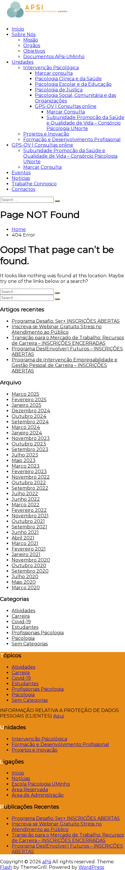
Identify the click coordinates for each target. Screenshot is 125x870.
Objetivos (34, 51)
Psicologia (23, 638)
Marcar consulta (54, 73)
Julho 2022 (25, 493)
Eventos (21, 172)
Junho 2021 (25, 532)
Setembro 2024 (30, 422)
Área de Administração (38, 795)
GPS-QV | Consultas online (66, 106)
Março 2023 (26, 466)
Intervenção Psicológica (51, 67)
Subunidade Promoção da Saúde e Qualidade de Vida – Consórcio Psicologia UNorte (85, 123)
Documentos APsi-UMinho (54, 56)
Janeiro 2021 (26, 554)
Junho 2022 (26, 499)
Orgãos (31, 45)
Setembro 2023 (30, 449)
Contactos (23, 189)
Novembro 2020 (31, 560)
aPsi (46, 861)
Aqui (58, 716)
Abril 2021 (23, 538)
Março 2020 (26, 587)
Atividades (23, 610)
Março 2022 (26, 504)
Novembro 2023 (31, 438)
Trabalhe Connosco (34, 184)
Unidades (22, 62)
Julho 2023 (25, 455)
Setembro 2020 (30, 571)
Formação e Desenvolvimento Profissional (72, 139)
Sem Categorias (30, 644)
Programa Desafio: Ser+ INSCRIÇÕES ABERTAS (66, 321)
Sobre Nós (23, 34)
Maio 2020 (24, 582)
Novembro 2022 (31, 477)
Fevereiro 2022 (29, 510)
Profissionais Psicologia (38, 632)
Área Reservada (30, 789)
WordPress (91, 867)
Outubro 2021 (28, 521)
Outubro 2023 (29, 444)
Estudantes (25, 627)
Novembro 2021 (30, 516)
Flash (6, 867)
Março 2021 (25, 543)
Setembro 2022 (30, 488)
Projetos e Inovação (46, 134)
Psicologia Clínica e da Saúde (68, 78)
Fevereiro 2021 (29, 549)
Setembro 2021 (29, 527)
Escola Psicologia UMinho (41, 784)
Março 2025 (25, 394)
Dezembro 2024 (31, 410)
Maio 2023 (23, 460)
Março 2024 (26, 427)
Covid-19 (21, 621)
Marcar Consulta (66, 112)
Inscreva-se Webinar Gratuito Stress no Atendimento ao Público (57, 329)
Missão (30, 40)
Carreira (21, 616)
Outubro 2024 (29, 416)
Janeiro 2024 (27, 433)
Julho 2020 (25, 576)
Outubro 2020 (29, 565)
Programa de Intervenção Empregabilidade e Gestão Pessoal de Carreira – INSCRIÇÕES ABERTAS (64, 365)
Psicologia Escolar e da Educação (73, 84)
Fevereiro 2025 (29, 399)
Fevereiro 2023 (29, 471)
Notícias (21, 178)
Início (18, 29)
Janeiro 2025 (26, 405)
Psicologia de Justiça (59, 90)
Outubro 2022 (29, 482)
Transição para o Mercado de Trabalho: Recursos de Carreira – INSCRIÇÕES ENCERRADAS (68, 340)
